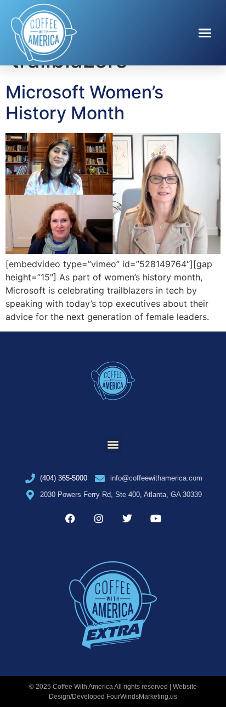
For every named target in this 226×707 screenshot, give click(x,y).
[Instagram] (99, 518)
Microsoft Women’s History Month (84, 102)
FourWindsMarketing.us (141, 696)
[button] (205, 33)
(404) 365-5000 (63, 478)
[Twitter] (127, 518)
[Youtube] (156, 518)
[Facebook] (70, 518)
